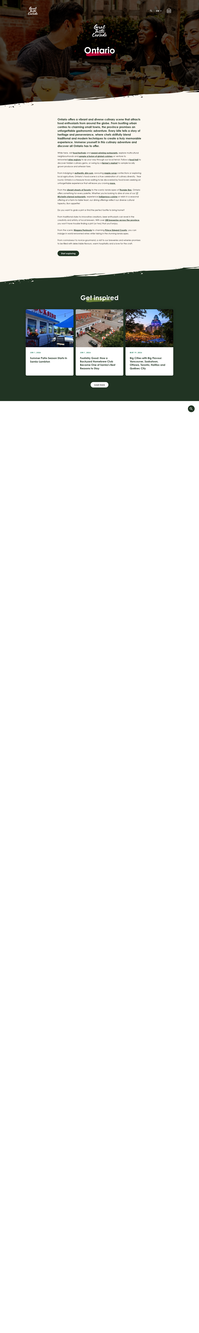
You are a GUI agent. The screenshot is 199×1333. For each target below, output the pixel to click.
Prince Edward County (116, 230)
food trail (133, 159)
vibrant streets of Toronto (79, 190)
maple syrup (110, 173)
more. (113, 183)
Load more (99, 385)
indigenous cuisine (108, 196)
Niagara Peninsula (83, 230)
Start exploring (68, 253)
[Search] (152, 11)
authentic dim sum (84, 173)
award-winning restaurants (104, 153)
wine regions (74, 159)
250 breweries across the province (122, 220)
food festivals (79, 153)
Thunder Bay (126, 190)
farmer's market (110, 163)
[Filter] (191, 408)
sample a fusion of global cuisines (96, 156)
